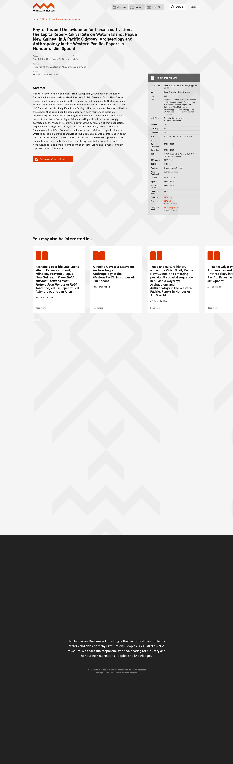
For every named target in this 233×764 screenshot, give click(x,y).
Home (35, 18)
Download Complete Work (54, 159)
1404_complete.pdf (172, 207)
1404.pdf (167, 201)
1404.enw (168, 197)
